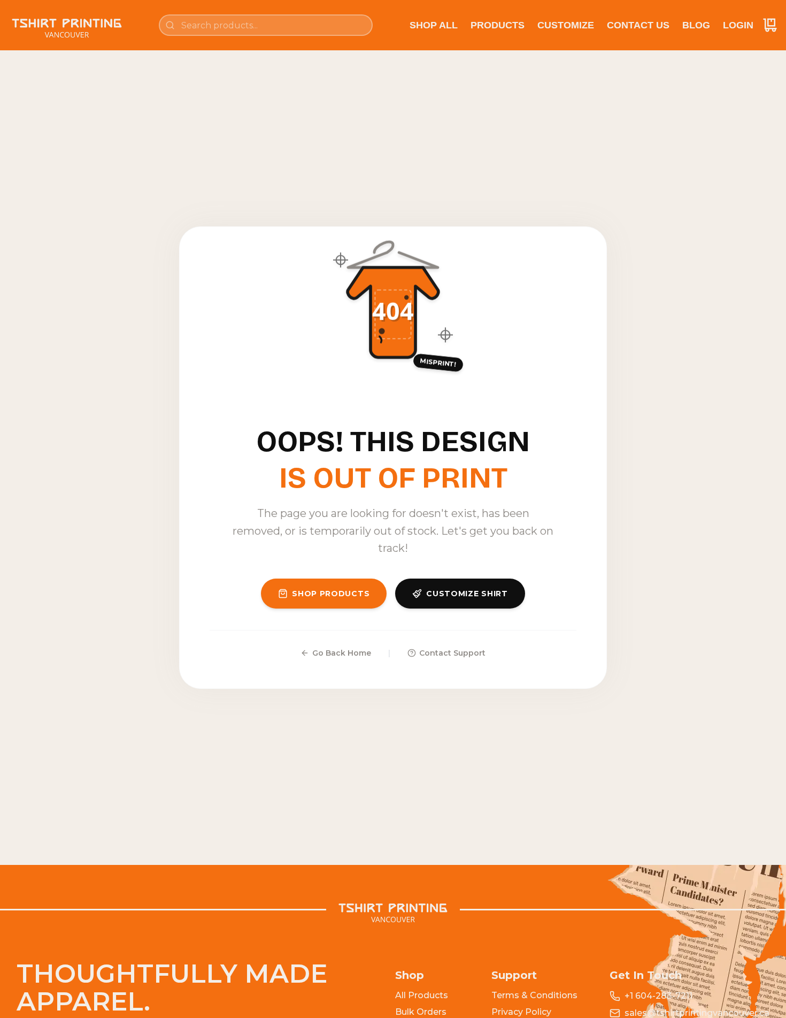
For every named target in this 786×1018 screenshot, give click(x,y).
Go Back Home (341, 653)
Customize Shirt (467, 593)
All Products (421, 995)
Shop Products (330, 593)
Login (738, 25)
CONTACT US (638, 25)
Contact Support (452, 653)
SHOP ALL (434, 25)
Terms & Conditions (534, 995)
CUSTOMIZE (565, 25)
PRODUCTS (498, 25)
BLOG (696, 25)
